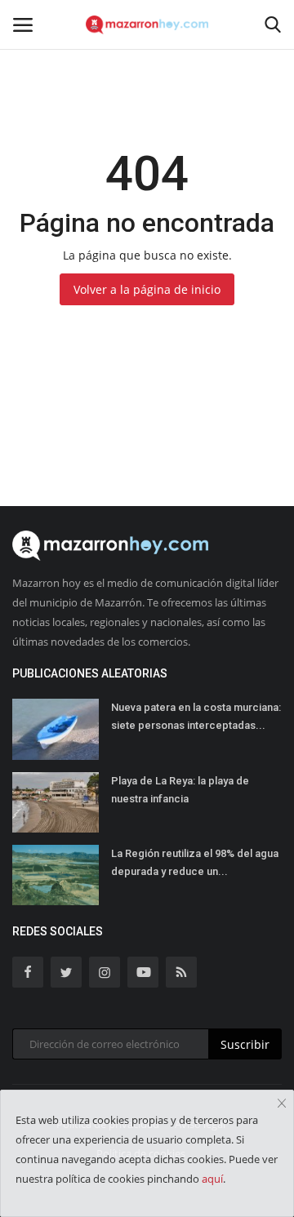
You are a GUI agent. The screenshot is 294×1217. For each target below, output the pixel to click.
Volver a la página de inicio (147, 289)
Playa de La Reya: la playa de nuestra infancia (180, 790)
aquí (212, 1178)
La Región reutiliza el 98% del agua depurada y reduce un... (194, 862)
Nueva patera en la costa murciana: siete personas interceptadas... (196, 716)
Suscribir (245, 1044)
